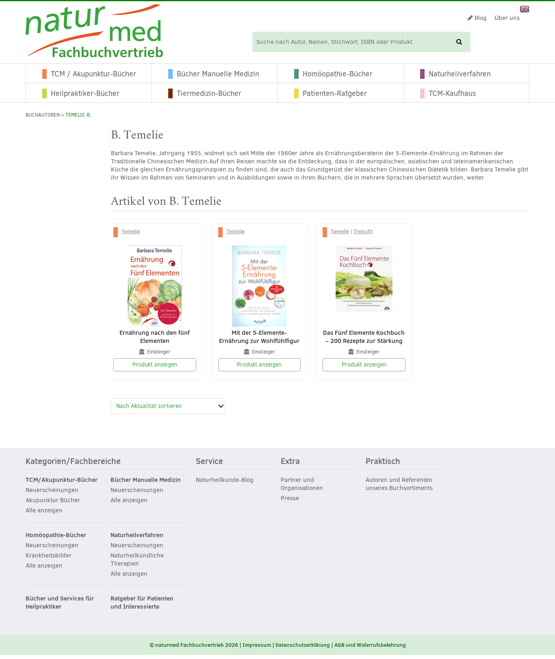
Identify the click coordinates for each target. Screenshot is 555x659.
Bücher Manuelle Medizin (218, 74)
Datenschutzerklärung (302, 644)
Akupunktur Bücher (53, 500)
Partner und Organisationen (302, 484)
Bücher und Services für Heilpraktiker (60, 602)
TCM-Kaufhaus (452, 93)
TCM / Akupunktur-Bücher (93, 74)
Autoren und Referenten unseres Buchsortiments (399, 484)
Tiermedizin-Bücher (209, 93)
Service (209, 461)
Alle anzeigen (44, 510)
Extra (290, 461)
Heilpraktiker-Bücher (85, 93)
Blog (480, 18)
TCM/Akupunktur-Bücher (62, 480)
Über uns (507, 18)
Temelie (130, 231)
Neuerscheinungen (52, 490)
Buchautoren (43, 115)
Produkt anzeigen (154, 365)
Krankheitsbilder (49, 555)
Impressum (257, 644)
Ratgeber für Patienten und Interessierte (142, 602)
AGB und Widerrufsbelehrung (370, 644)
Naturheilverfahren (460, 74)
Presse (290, 498)
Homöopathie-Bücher (338, 74)
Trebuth (363, 231)
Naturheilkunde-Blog (225, 480)
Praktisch (383, 461)
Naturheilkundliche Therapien (137, 559)
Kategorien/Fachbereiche (73, 461)
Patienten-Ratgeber (335, 93)
